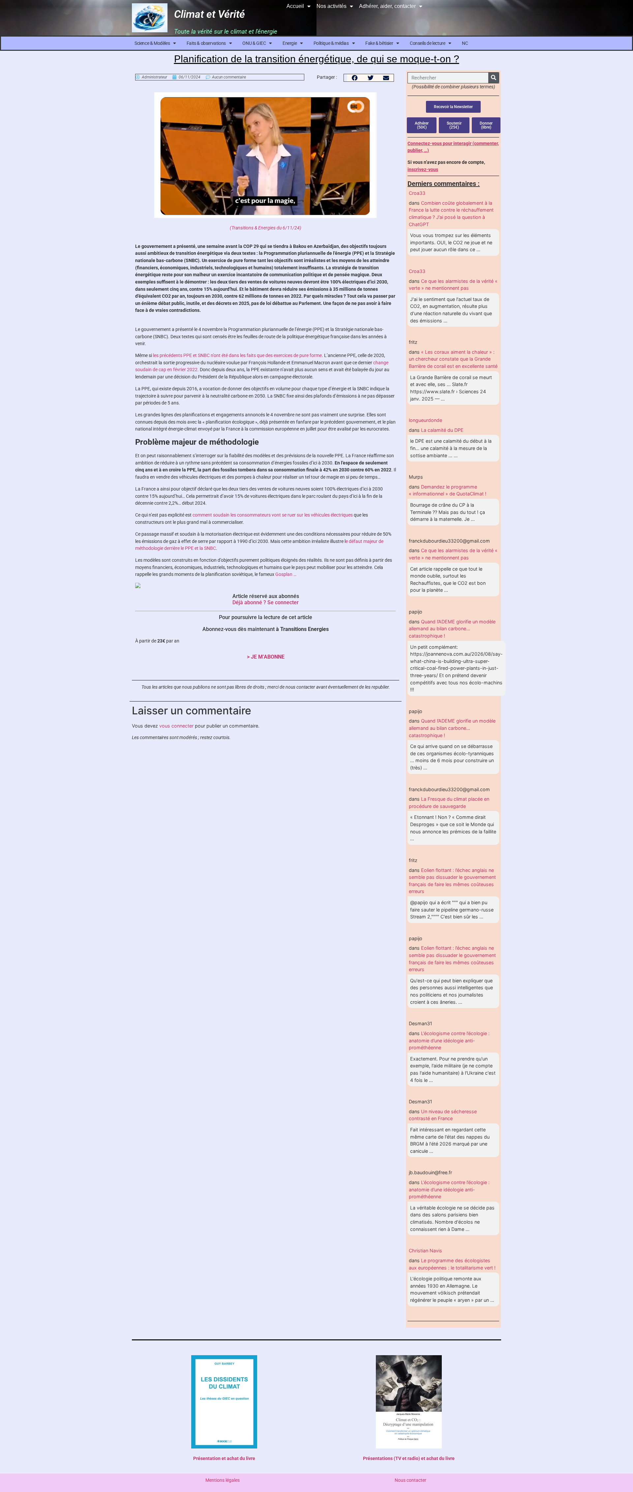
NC (465, 43)
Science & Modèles (152, 43)
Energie (290, 43)
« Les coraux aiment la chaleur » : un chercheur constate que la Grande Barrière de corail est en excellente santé (453, 359)
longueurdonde (425, 420)
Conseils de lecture (427, 43)
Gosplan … (285, 574)
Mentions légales (222, 1480)
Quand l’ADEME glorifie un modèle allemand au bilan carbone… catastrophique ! (452, 629)
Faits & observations (206, 43)
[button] (355, 77)
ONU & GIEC (254, 43)
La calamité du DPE (442, 430)
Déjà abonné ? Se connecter (265, 602)
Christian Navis (425, 1250)
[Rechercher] (493, 78)
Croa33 (417, 193)
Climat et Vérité (209, 14)
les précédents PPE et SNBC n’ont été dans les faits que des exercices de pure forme (237, 355)
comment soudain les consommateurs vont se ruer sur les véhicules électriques (273, 515)
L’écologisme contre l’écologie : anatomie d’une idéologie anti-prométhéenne (449, 1040)
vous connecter (176, 726)
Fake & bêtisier (379, 43)
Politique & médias (331, 43)
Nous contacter (410, 1480)
